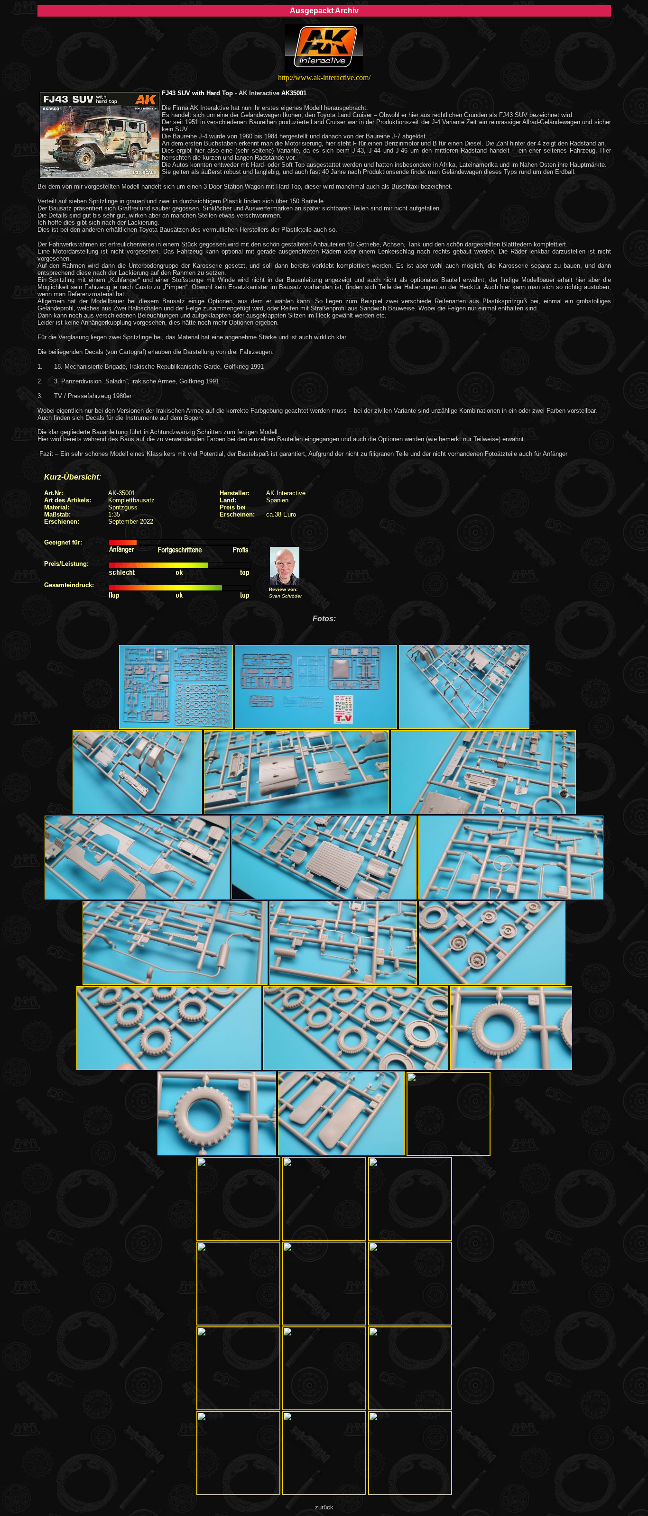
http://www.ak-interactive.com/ (324, 77)
